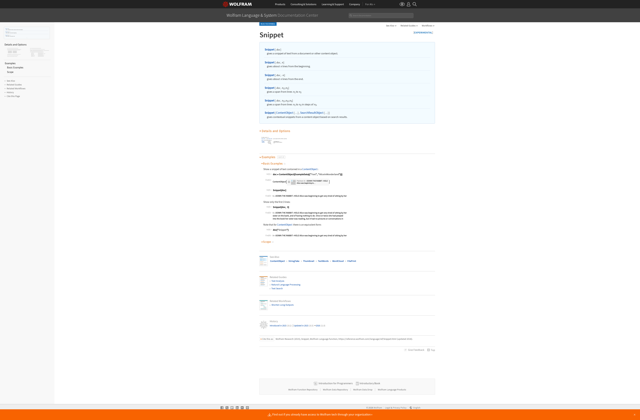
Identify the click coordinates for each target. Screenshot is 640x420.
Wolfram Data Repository (336, 389)
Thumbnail (308, 260)
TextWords (323, 260)
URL (271, 138)
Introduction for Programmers (335, 383)
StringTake (293, 260)
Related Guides (408, 25)
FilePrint (351, 260)
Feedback (416, 349)
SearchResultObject (311, 113)
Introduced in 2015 (281, 325)
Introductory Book (370, 383)
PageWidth (263, 142)
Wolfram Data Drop (363, 389)
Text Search (277, 288)
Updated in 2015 (304, 325)
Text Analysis (277, 280)
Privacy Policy (400, 407)
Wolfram (378, 407)
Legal (387, 407)
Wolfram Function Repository (303, 389)
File (264, 138)
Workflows (427, 25)
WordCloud (338, 260)
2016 (320, 325)
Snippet (6, 28)
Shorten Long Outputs (282, 304)
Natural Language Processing (285, 284)
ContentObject (284, 113)
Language (263, 141)
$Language (269, 141)
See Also (390, 25)
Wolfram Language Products (392, 389)
